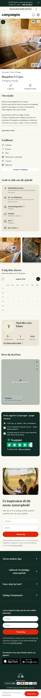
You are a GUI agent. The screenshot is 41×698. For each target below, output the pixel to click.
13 (23, 297)
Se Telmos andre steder (12, 343)
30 (38, 306)
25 (13, 306)
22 (33, 302)
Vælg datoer (31, 694)
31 (8, 310)
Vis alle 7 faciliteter (20, 169)
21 (28, 302)
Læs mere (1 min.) (8, 130)
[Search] (33, 14)
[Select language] (38, 14)
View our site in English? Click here (20, 9)
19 (18, 302)
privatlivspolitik (16, 545)
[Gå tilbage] (3, 22)
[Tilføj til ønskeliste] (33, 21)
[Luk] (38, 2)
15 (33, 297)
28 (28, 306)
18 (13, 302)
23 (38, 302)
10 (8, 297)
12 (18, 297)
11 (13, 297)
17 (8, 302)
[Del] (38, 21)
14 (28, 297)
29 (33, 306)
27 (23, 306)
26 (18, 306)
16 (38, 297)
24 (8, 306)
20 (23, 302)
